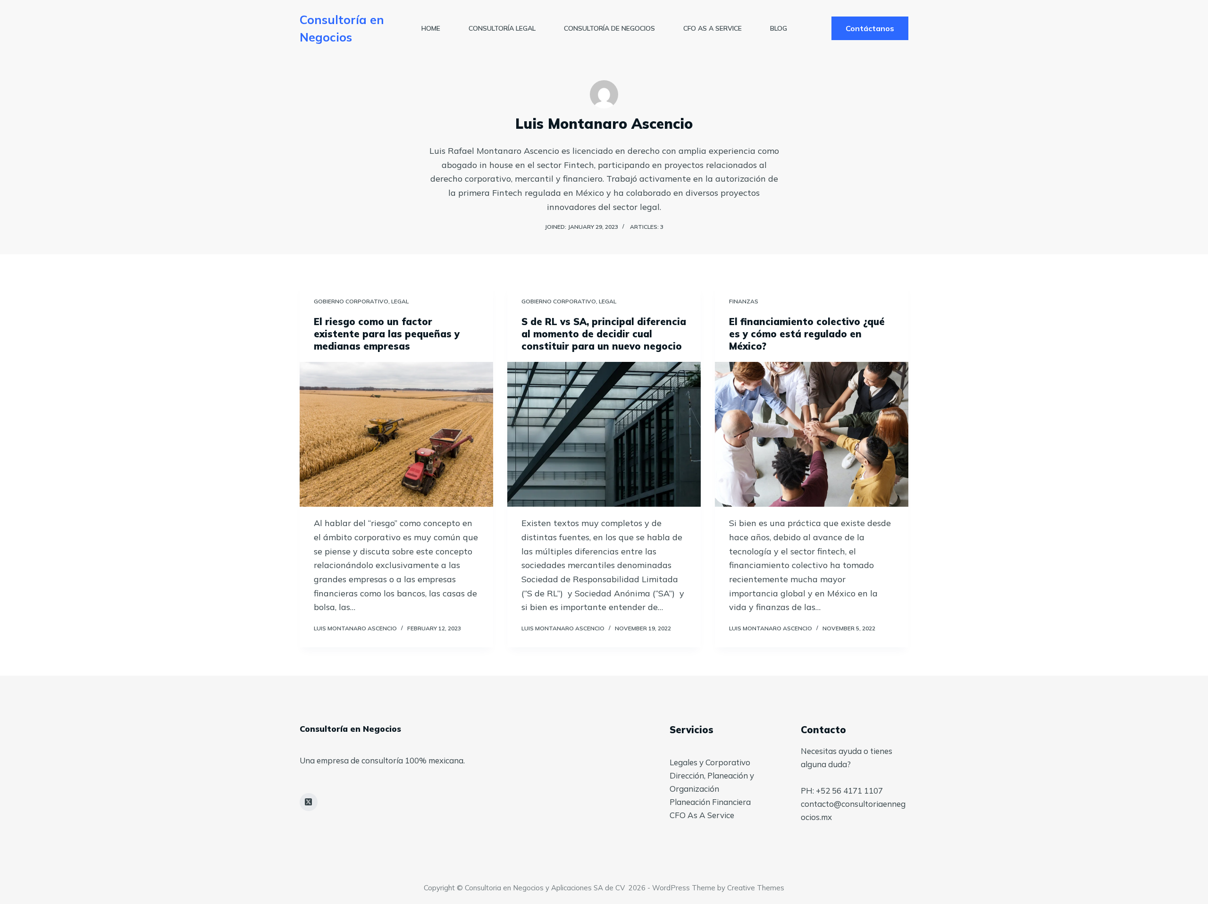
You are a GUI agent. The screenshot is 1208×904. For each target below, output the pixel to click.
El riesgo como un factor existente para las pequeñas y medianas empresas (387, 334)
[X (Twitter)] (309, 802)
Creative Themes (755, 887)
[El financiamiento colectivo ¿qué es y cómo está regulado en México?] (811, 434)
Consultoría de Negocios (609, 28)
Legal (400, 301)
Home (430, 28)
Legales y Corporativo (710, 762)
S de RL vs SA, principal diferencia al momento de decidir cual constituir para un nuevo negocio (603, 334)
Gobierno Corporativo (351, 301)
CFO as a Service (712, 28)
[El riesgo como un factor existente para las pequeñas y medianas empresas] (396, 434)
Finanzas (743, 301)
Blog (778, 28)
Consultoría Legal (502, 28)
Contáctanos (870, 28)
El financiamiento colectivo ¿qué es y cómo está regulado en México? (807, 334)
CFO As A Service (702, 815)
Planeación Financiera (710, 802)
